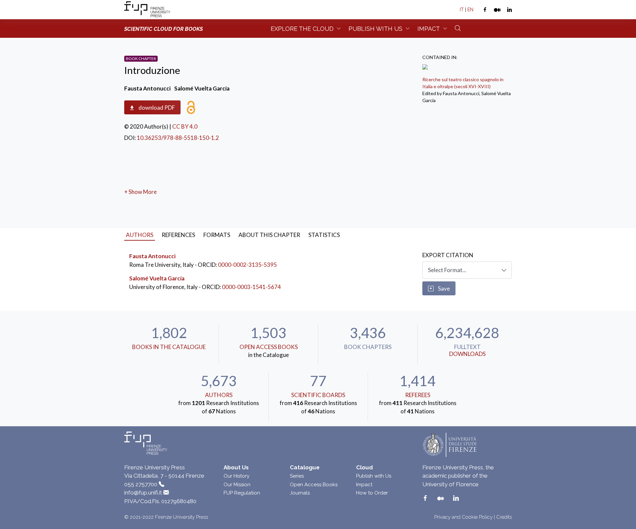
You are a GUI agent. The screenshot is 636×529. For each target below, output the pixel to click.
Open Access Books (268, 346)
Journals (300, 493)
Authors (219, 394)
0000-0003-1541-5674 (251, 286)
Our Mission (237, 485)
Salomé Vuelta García (157, 278)
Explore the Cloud (302, 28)
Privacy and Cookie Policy (463, 517)
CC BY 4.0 (184, 126)
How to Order (372, 493)
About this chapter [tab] (269, 234)
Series (297, 476)
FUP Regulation (242, 493)
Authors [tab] (139, 234)
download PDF (156, 107)
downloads (467, 353)
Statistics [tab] (324, 234)
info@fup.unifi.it (143, 492)
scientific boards (318, 394)
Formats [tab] (216, 234)
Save (443, 288)
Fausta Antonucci (152, 256)
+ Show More (140, 191)
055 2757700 (140, 484)
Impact (428, 28)
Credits (504, 517)
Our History (236, 476)
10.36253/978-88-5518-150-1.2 (178, 137)
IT (462, 9)
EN (470, 9)
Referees (417, 394)
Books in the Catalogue (169, 346)
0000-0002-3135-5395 (247, 264)
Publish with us (375, 28)
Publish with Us (373, 476)
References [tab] (178, 234)
